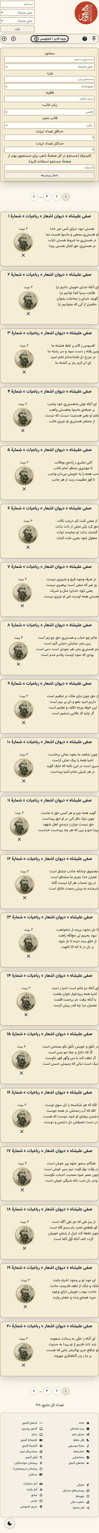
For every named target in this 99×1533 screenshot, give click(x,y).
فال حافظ (79, 1440)
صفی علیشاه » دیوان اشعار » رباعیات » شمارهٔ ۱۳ (50, 917)
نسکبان (33, 1474)
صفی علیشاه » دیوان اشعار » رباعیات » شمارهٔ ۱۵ (49, 1034)
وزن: (50, 73)
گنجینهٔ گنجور (30, 1446)
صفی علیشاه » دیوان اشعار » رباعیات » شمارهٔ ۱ (49, 216)
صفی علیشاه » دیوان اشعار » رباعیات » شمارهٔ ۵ (49, 449)
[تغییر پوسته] (10, 1523)
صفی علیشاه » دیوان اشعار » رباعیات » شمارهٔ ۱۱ (49, 800)
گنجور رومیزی (30, 1428)
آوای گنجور (31, 1457)
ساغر (35, 1434)
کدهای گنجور (30, 1423)
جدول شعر (78, 1434)
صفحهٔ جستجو (60, 161)
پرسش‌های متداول (74, 1490)
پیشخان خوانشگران (26, 1463)
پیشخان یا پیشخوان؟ (25, 1469)
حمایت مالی (77, 1502)
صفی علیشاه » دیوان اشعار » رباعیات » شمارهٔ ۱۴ (49, 975)
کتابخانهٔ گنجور (29, 1440)
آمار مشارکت (30, 1483)
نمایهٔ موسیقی (76, 1446)
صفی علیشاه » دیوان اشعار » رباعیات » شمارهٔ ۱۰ (49, 742)
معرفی (81, 1485)
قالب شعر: (49, 118)
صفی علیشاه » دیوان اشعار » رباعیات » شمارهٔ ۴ (50, 391)
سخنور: (49, 53)
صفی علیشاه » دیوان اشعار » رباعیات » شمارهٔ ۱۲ (49, 858)
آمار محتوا (79, 1508)
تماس (34, 1501)
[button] (94, 39)
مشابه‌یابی (78, 1457)
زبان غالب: (49, 105)
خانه (82, 1423)
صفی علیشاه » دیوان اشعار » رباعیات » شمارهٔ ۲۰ (49, 1326)
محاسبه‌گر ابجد (29, 1451)
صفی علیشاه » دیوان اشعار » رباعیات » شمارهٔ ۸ (49, 625)
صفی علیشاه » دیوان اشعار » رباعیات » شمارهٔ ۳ (49, 333)
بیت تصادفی (77, 1428)
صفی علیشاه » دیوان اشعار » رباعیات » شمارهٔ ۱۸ (49, 1209)
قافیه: (49, 93)
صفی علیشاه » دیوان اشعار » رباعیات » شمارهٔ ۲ (49, 274)
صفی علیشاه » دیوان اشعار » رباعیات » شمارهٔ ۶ (49, 508)
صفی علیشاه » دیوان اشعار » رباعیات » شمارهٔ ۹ (49, 683)
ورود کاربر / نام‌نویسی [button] (52, 38)
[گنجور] (86, 13)
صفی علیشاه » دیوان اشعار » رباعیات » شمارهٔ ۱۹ (49, 1267)
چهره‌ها (80, 1496)
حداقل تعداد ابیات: (49, 131)
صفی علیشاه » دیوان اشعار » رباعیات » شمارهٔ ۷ (49, 566)
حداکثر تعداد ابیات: (49, 144)
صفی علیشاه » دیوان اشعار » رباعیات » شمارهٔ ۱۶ (49, 1092)
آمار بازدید (32, 1489)
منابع (34, 1495)
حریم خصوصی (29, 1506)
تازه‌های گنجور (76, 1463)
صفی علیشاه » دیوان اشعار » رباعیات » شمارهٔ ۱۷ (49, 1150)
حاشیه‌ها (79, 1451)
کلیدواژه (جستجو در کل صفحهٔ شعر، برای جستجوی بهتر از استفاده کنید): (49, 158)
